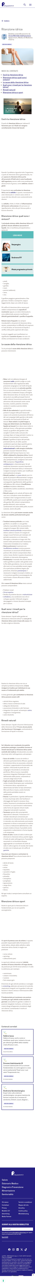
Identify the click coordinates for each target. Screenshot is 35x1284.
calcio (30, 710)
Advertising (6, 1214)
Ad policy (21, 1208)
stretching (6, 986)
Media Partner (6, 1216)
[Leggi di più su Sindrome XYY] (17, 257)
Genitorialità (7, 1194)
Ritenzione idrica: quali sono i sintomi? (15, 78)
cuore (19, 475)
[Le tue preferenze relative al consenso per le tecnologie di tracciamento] (3, 1281)
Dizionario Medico (10, 1183)
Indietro (6, 21)
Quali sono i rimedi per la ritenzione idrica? (17, 86)
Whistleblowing (23, 1214)
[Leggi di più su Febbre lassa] (17, 1042)
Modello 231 (6, 1211)
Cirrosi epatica (8, 592)
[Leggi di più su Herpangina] (17, 244)
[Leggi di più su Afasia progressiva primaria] (17, 269)
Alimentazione (8, 1190)
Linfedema (7, 597)
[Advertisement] (17, 12)
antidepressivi (8, 464)
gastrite (6, 850)
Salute (5, 1179)
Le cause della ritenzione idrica (15, 82)
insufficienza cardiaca (10, 548)
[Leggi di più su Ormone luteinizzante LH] (17, 1069)
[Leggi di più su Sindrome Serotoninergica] (17, 1097)
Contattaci (5, 1205)
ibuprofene (19, 462)
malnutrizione (27, 594)
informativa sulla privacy (19, 1232)
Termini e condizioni (25, 1202)
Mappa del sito (23, 1205)
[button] (17, 106)
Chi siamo (5, 1202)
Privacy (4, 1208)
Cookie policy (23, 1211)
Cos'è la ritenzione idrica (13, 74)
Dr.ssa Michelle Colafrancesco (19, 35)
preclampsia (22, 570)
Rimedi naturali (9, 89)
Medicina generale (6, 44)
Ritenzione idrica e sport (13, 92)
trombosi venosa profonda (12, 530)
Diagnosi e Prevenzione (12, 1187)
